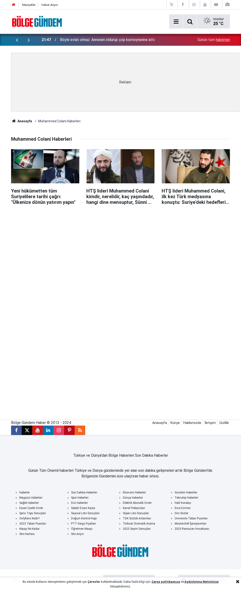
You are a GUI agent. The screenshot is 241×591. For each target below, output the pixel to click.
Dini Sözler (181, 513)
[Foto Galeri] (227, 4)
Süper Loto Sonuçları (136, 513)
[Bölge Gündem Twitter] (171, 4)
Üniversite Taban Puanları (191, 518)
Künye (175, 423)
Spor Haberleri (79, 497)
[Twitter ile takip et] (27, 430)
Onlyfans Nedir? (29, 518)
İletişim (210, 423)
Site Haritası (27, 534)
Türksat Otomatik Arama (139, 523)
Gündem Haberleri (186, 492)
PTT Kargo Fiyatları (83, 523)
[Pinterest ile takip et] (69, 430)
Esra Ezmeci (183, 508)
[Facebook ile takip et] (16, 430)
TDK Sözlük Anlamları (137, 518)
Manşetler (29, 5)
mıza (176, 581)
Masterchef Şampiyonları (190, 523)
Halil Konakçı (183, 503)
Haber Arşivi (49, 5)
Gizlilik (224, 423)
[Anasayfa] (13, 5)
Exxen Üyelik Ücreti (31, 508)
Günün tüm (213, 39)
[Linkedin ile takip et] (48, 430)
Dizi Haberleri (79, 503)
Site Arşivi (77, 534)
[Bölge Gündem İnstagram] (194, 4)
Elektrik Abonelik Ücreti (137, 503)
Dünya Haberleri (133, 497)
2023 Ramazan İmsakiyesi (192, 528)
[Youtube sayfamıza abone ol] (37, 430)
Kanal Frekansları (134, 508)
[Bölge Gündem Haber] (37, 21)
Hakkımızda (192, 423)
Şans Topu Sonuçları (32, 513)
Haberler (24, 492)
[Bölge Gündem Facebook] (182, 4)
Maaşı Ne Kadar (29, 528)
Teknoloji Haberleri (186, 497)
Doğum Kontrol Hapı (84, 518)
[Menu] (176, 21)
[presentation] (17, 40)
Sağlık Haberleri (29, 503)
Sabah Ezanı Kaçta (83, 508)
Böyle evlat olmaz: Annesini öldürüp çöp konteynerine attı (107, 39)
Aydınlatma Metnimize (202, 581)
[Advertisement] (125, 239)
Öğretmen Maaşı (81, 528)
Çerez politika (162, 581)
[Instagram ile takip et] (58, 430)
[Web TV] (216, 4)
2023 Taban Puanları (32, 523)
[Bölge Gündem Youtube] (205, 4)
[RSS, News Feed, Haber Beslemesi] (80, 430)
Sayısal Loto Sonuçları (85, 513)
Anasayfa (24, 121)
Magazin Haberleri (30, 497)
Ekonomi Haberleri (134, 492)
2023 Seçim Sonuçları (137, 528)
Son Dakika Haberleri (84, 492)
